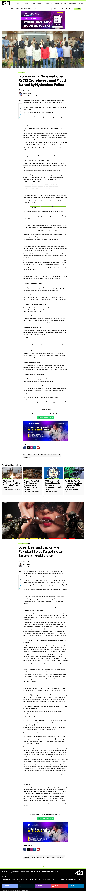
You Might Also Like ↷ (13, 464)
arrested (30, 454)
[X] (68, 8)
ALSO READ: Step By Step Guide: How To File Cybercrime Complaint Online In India (44, 607)
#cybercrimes (59, 184)
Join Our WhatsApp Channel (46, 417)
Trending (73, 478)
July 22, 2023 (47, 188)
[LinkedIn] (73, 8)
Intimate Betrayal (46, 857)
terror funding (27, 457)
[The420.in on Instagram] (31, 447)
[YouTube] (70, 8)
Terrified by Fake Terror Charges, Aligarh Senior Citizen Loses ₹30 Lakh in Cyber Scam (53, 484)
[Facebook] (66, 8)
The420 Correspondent (8, 491)
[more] (32, 8)
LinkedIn (48, 413)
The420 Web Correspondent (30, 491)
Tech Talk (35, 478)
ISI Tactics (54, 857)
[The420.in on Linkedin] (34, 447)
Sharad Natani (27, 93)
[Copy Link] (28, 90)
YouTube (59, 413)
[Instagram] (71, 8)
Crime (5, 478)
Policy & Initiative (28, 478)
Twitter (43, 413)
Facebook (38, 413)
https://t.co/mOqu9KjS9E (40, 186)
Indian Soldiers (27, 857)
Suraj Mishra (27, 564)
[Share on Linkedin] (26, 90)
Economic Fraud (55, 478)
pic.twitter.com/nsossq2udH (52, 186)
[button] (42, 497)
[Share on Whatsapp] (24, 90)
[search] (83, 8)
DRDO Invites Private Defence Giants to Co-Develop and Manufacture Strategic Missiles (32, 485)
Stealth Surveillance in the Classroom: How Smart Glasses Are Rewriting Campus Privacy (73, 485)
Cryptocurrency (36, 454)
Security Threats (27, 858)
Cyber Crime (21, 72)
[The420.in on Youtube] (38, 447)
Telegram (32, 413)
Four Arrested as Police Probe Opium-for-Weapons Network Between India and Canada (11, 485)
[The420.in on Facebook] (24, 447)
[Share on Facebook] (19, 90)
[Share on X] (22, 90)
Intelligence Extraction (37, 857)
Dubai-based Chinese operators (54, 454)
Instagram (53, 413)
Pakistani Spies (60, 857)
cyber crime (43, 454)
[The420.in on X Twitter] (28, 447)
